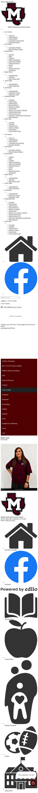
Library (11, 65)
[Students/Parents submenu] (5, 98)
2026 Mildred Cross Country (12, 307)
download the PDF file (8, 328)
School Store (12, 108)
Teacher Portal (13, 126)
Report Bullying (14, 105)
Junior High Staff (14, 86)
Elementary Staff (14, 94)
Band (10, 56)
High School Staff (14, 79)
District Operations (14, 60)
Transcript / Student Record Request (20, 115)
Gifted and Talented (15, 61)
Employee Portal (14, 128)
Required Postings (14, 42)
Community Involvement (16, 40)
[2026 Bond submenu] (5, 46)
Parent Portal (12, 101)
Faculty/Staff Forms (15, 131)
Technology (12, 70)
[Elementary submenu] (5, 192)
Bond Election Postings (16, 49)
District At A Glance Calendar (18, 110)
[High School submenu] (5, 74)
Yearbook (12, 77)
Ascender (11, 122)
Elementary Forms (14, 93)
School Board (13, 39)
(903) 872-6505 (10, 520)
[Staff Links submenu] (5, 121)
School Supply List (14, 114)
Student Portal (13, 103)
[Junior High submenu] (5, 185)
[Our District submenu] (5, 34)
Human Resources (14, 63)
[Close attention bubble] (34, 770)
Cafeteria (11, 58)
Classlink (11, 100)
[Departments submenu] (5, 53)
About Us (12, 35)
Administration (13, 37)
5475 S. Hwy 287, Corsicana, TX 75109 (13, 519)
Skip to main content (7, 1)
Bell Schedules (13, 117)
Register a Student (14, 107)
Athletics (11, 54)
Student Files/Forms (15, 112)
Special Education (14, 68)
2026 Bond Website (15, 47)
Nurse (10, 67)
